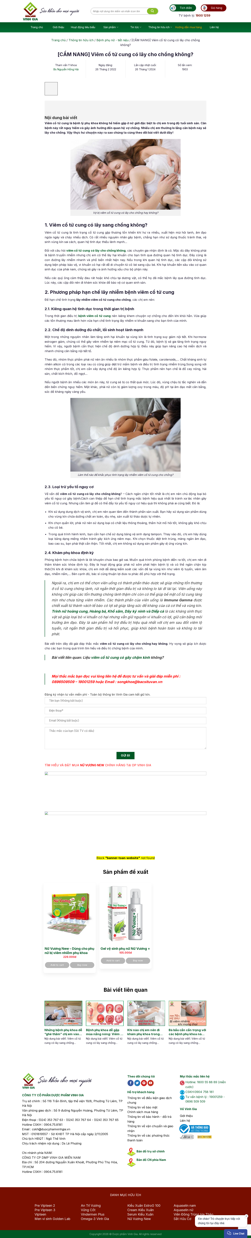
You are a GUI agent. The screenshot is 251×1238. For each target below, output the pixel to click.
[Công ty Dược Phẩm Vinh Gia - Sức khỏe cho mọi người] (57, 11)
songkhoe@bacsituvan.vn (139, 682)
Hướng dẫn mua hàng (188, 27)
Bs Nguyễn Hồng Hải (66, 69)
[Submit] (152, 11)
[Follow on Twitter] (137, 1083)
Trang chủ (37, 27)
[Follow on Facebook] (131, 1083)
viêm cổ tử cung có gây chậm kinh (120, 657)
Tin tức (134, 27)
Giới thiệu (58, 27)
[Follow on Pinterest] (144, 1083)
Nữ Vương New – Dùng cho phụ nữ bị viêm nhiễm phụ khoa (69, 951)
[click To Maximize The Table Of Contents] (51, 89)
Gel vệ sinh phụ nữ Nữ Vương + (125, 948)
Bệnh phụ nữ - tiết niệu (112, 40)
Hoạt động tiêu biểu (83, 27)
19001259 (86, 682)
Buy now (82, 965)
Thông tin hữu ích (159, 27)
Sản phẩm (109, 27)
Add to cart (57, 965)
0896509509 (63, 682)
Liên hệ (214, 27)
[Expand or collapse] (49, 105)
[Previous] (47, 1026)
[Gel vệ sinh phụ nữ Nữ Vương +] (125, 914)
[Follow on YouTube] (151, 1083)
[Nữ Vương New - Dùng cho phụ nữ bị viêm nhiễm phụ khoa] (70, 914)
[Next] (200, 1026)
